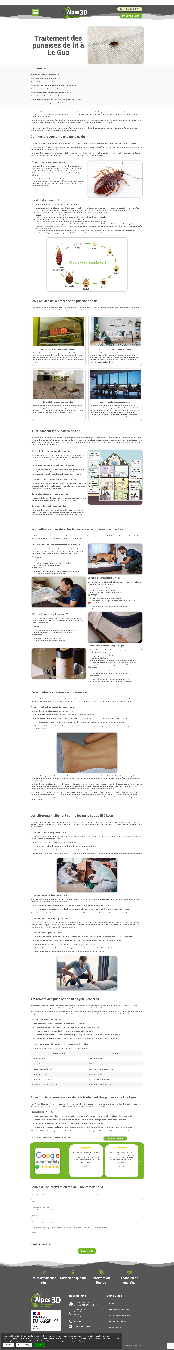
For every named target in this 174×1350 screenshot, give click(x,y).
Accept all (39, 1345)
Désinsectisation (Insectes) (61, 1228)
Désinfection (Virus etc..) (82, 1228)
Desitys (139, 1345)
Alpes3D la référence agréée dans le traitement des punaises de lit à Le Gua (56, 99)
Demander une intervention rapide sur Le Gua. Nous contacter (51, 103)
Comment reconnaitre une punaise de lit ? (45, 75)
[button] (67, 1160)
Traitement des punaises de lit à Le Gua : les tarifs (47, 96)
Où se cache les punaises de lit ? (42, 82)
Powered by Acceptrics (114, 1345)
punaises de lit (38, 112)
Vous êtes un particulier (40, 1207)
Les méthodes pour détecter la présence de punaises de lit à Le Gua (53, 85)
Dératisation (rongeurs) (40, 1228)
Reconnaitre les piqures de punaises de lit (45, 89)
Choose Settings (24, 1345)
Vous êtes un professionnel (42, 1210)
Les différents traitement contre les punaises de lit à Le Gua (51, 92)
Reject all (8, 1345)
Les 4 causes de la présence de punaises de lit (46, 78)
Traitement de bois (100, 1228)
